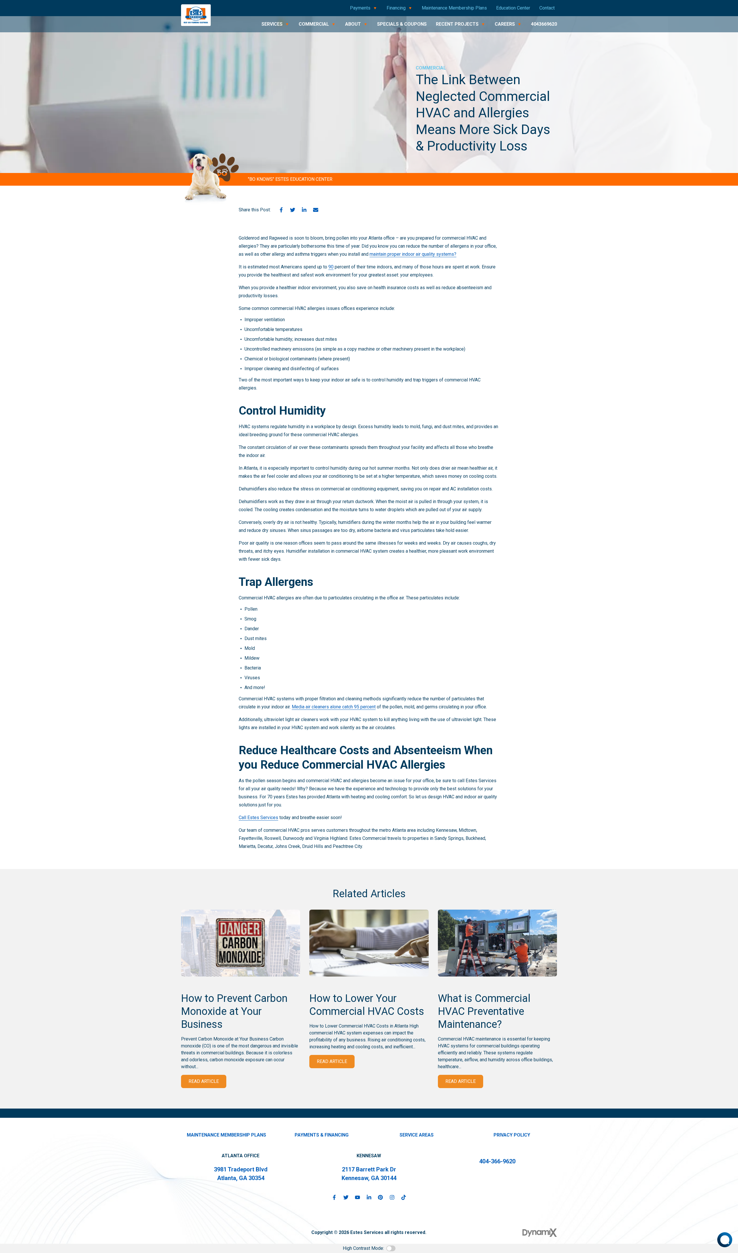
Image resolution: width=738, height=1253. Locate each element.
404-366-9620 (497, 1161)
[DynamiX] (539, 1232)
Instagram (392, 1197)
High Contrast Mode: (363, 1248)
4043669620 (544, 24)
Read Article (204, 1081)
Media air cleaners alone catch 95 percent (334, 707)
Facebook (281, 210)
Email (315, 210)
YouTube (357, 1197)
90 (331, 267)
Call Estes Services (258, 817)
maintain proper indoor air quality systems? (413, 254)
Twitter (292, 210)
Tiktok (403, 1197)
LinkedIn (304, 210)
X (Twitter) (346, 1197)
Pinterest (380, 1197)
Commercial (431, 68)
